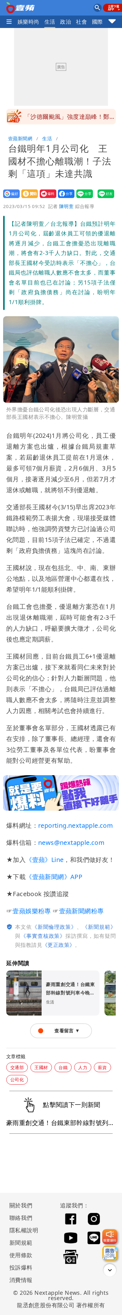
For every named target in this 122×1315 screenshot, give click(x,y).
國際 (97, 21)
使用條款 (21, 1255)
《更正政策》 (58, 944)
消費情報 (21, 1280)
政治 (65, 21)
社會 (81, 21)
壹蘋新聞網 (20, 138)
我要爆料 (46, 197)
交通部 (17, 1067)
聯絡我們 (21, 1217)
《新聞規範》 (99, 926)
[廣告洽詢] (109, 1253)
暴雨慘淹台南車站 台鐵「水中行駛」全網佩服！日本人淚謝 (69, 122)
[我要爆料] (109, 1236)
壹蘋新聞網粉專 (81, 911)
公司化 (17, 1079)
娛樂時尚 (28, 21)
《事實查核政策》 (43, 935)
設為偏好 (9, 197)
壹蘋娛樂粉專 (32, 911)
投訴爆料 (21, 1267)
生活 (49, 21)
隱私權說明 (21, 1230)
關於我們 (21, 1205)
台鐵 (63, 1067)
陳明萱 (66, 206)
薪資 (102, 1067)
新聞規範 (21, 1242)
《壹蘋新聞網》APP (54, 877)
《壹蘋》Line (45, 859)
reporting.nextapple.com (75, 825)
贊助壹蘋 (27, 197)
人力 (82, 1067)
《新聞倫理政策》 (54, 926)
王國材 (41, 1067)
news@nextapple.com (71, 842)
